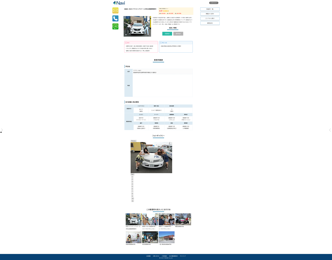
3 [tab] (132, 181)
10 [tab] (132, 198)
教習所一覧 (209, 9)
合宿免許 (167, 33)
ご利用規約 (164, 256)
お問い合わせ (156, 256)
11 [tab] (132, 201)
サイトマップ (183, 256)
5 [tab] (132, 186)
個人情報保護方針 (173, 256)
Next (132, 174)
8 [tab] (132, 193)
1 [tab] (132, 176)
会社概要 (148, 256)
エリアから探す (210, 18)
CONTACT (213, 2)
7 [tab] (132, 191)
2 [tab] (132, 179)
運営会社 (210, 23)
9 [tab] (132, 196)
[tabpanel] (158, 157)
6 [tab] (132, 189)
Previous (133, 141)
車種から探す (210, 13)
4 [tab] (132, 184)
